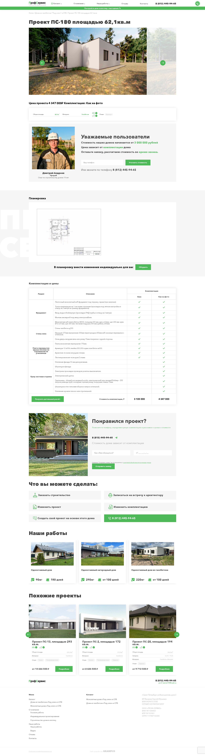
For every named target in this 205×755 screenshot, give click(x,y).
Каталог (56, 4)
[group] (88, 61)
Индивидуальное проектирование (44, 716)
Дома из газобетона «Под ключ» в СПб (46, 702)
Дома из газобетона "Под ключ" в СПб (51, 13)
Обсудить (143, 267)
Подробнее (64, 669)
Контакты (144, 4)
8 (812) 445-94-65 (165, 3)
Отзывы (125, 4)
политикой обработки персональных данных (137, 462)
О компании (78, 4)
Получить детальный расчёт (47, 399)
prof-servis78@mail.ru (167, 683)
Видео (33, 731)
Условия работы (37, 712)
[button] (42, 62)
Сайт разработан (102, 751)
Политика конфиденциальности (40, 751)
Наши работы (102, 4)
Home (31, 13)
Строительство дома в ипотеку (43, 720)
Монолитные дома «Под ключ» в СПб (45, 706)
